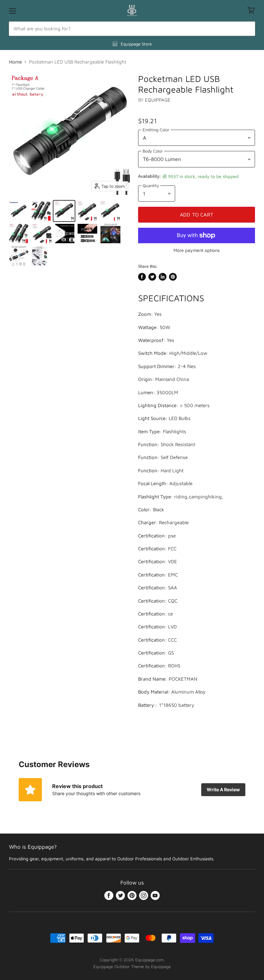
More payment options (197, 250)
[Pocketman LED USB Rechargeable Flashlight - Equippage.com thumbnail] (18, 211)
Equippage (158, 100)
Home (15, 62)
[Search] (246, 28)
